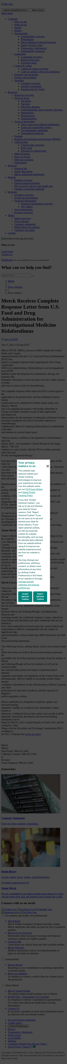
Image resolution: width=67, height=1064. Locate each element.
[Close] (47, 466)
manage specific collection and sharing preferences (28, 585)
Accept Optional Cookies (25, 596)
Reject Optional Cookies (40, 596)
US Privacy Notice (34, 489)
